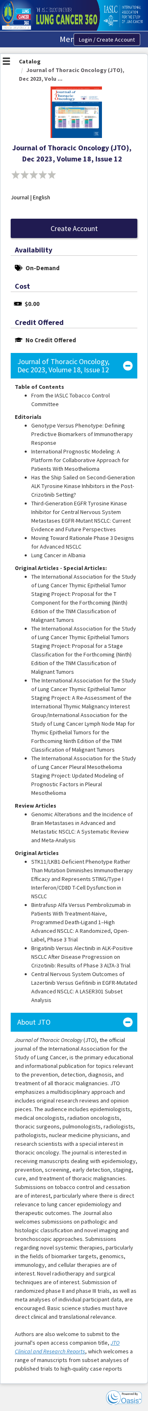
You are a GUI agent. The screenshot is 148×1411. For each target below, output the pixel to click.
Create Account (74, 228)
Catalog (30, 61)
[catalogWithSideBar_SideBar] (6, 62)
